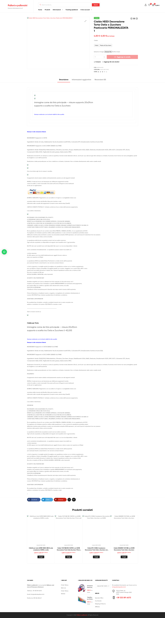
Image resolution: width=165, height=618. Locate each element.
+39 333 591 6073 (37, 590)
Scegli (41, 557)
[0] (149, 5)
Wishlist (63, 593)
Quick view (45, 530)
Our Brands (98, 601)
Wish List (63, 588)
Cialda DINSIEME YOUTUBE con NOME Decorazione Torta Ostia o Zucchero (124, 549)
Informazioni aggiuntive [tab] (81, 79)
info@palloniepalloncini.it (37, 594)
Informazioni (57, 10)
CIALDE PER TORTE (104, 69)
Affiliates (97, 606)
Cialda (96, 40)
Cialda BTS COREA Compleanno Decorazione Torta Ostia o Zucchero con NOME (96, 549)
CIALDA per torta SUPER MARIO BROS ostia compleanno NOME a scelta (41, 549)
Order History (64, 585)
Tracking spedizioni (72, 10)
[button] (85, 21)
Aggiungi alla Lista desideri (111, 62)
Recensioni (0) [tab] (100, 79)
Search (96, 5)
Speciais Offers (99, 598)
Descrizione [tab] (63, 79)
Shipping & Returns (100, 603)
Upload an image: (99, 51)
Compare (98, 62)
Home (40, 10)
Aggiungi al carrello (124, 57)
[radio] (96, 45)
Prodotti (47, 10)
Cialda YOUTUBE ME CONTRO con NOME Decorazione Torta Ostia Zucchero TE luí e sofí (68, 549)
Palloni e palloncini (17, 5)
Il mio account (85, 10)
